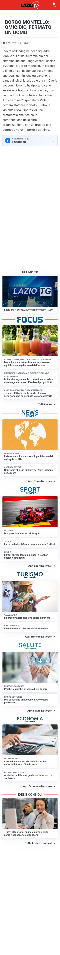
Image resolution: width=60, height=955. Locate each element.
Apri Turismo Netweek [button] (38, 636)
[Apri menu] (5, 5)
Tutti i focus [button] (45, 404)
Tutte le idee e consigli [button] (38, 843)
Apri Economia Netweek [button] (37, 786)
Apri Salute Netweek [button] (39, 710)
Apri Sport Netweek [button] (40, 565)
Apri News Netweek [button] (40, 481)
